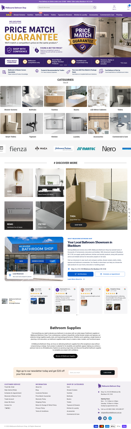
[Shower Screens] (10, 96)
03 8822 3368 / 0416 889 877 (115, 409)
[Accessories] (98, 123)
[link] (17, 72)
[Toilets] (120, 96)
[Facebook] (100, 418)
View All (65, 82)
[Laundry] (76, 123)
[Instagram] (105, 418)
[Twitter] (110, 418)
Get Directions (82, 274)
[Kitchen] (54, 123)
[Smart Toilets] (10, 123)
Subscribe (108, 372)
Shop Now (24, 54)
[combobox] (64, 7)
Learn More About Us (75, 279)
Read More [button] (59, 304)
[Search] (67, 7)
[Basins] (76, 96)
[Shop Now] (96, 199)
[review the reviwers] (49, 289)
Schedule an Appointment (111, 274)
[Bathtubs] (32, 96)
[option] (65, 42)
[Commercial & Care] (120, 123)
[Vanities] (54, 96)
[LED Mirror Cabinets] (98, 96)
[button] (3, 42)
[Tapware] (32, 123)
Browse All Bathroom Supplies (65, 356)
